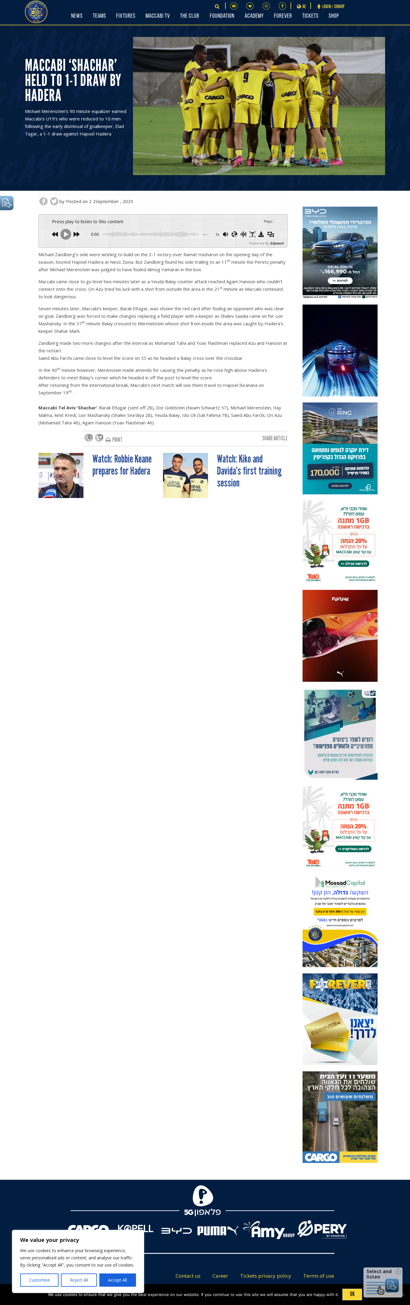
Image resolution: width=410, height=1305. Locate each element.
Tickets (310, 16)
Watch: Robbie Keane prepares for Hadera (122, 465)
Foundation (222, 16)
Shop (334, 16)
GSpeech (277, 243)
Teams (99, 16)
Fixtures (125, 16)
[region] (78, 1261)
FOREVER (283, 16)
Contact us (188, 1275)
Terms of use (318, 1275)
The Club (189, 16)
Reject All (79, 1280)
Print (117, 439)
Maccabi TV (158, 16)
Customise (39, 1280)
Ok (352, 1293)
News (77, 16)
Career (220, 1275)
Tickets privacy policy (265, 1275)
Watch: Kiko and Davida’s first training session (249, 471)
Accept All (117, 1280)
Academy (254, 16)
